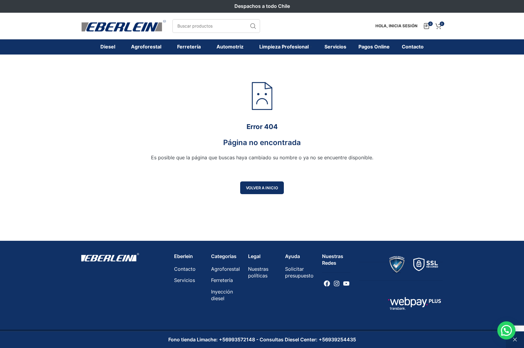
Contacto (185, 269)
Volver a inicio (262, 187)
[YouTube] (346, 283)
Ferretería (222, 280)
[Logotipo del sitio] (123, 25)
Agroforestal (225, 269)
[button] (506, 330)
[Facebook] (327, 283)
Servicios (184, 280)
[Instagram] (336, 283)
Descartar (515, 340)
